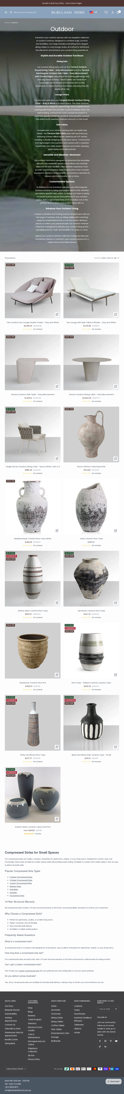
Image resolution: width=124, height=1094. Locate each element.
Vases (77, 1010)
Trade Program (35, 1019)
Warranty (32, 1023)
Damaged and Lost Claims (36, 1043)
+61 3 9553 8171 (11, 1087)
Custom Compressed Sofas (21, 883)
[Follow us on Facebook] (100, 1041)
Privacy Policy (34, 1059)
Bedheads (55, 1041)
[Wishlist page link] (106, 12)
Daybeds (13, 892)
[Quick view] (57, 819)
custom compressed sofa (29, 970)
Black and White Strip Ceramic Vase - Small (91, 755)
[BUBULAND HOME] (68, 12)
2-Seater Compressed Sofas (21, 877)
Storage (55, 1037)
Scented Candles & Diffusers (83, 1019)
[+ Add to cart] (57, 314)
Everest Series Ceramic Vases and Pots (32, 827)
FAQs (30, 1007)
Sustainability (11, 1013)
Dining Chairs (57, 1017)
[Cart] (118, 12)
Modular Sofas (15, 886)
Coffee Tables (57, 1025)
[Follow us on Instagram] (105, 1041)
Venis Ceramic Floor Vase (91, 538)
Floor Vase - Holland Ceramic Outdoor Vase (91, 682)
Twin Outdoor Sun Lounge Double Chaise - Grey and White (33, 322)
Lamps (77, 1032)
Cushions (78, 1006)
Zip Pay (31, 1055)
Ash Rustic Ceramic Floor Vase (91, 610)
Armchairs (55, 1010)
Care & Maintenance (34, 1036)
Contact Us (10, 1024)
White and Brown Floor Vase (32, 755)
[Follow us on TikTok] (100, 1046)
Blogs (30, 1011)
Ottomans (56, 1013)
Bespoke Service (12, 1010)
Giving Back (10, 1043)
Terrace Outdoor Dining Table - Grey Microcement (91, 394)
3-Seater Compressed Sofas (21, 880)
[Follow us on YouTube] (116, 1041)
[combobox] (95, 12)
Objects (77, 1028)
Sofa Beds (14, 889)
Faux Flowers (79, 1013)
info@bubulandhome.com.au (18, 1090)
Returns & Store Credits (35, 1029)
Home (7, 22)
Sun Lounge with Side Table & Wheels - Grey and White (91, 322)
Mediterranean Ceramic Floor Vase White (32, 538)
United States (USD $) (14, 1069)
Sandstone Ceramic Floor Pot (32, 682)
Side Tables (56, 1029)
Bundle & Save (11, 1039)
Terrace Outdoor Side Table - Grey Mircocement (33, 394)
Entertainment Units (60, 1033)
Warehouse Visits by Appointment (14, 1034)
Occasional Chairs (17, 895)
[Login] (113, 12)
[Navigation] (6, 12)
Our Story (9, 1006)
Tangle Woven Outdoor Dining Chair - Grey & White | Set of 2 (32, 466)
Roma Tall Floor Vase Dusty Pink (91, 466)
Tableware (79, 1024)
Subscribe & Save (12, 1028)
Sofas (53, 1006)
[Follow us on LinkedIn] (105, 1046)
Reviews (31, 1015)
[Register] (116, 1009)
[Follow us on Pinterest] (111, 1041)
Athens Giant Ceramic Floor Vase (33, 610)
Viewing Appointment (11, 1019)
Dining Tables (57, 1021)
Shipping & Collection (32, 1050)
